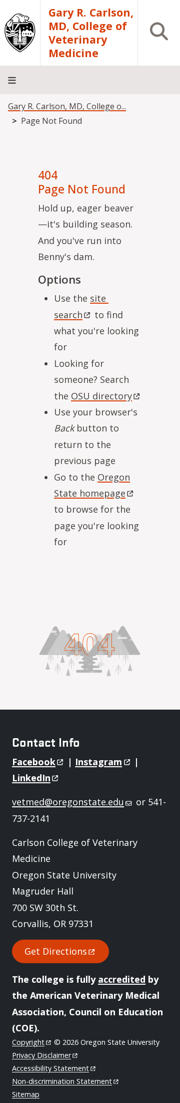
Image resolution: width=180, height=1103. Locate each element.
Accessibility (50, 1068)
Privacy (41, 1055)
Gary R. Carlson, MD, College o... (67, 106)
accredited (122, 979)
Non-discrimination (62, 1081)
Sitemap (26, 1094)
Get (55, 951)
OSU (101, 396)
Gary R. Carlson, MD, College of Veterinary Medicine (91, 33)
